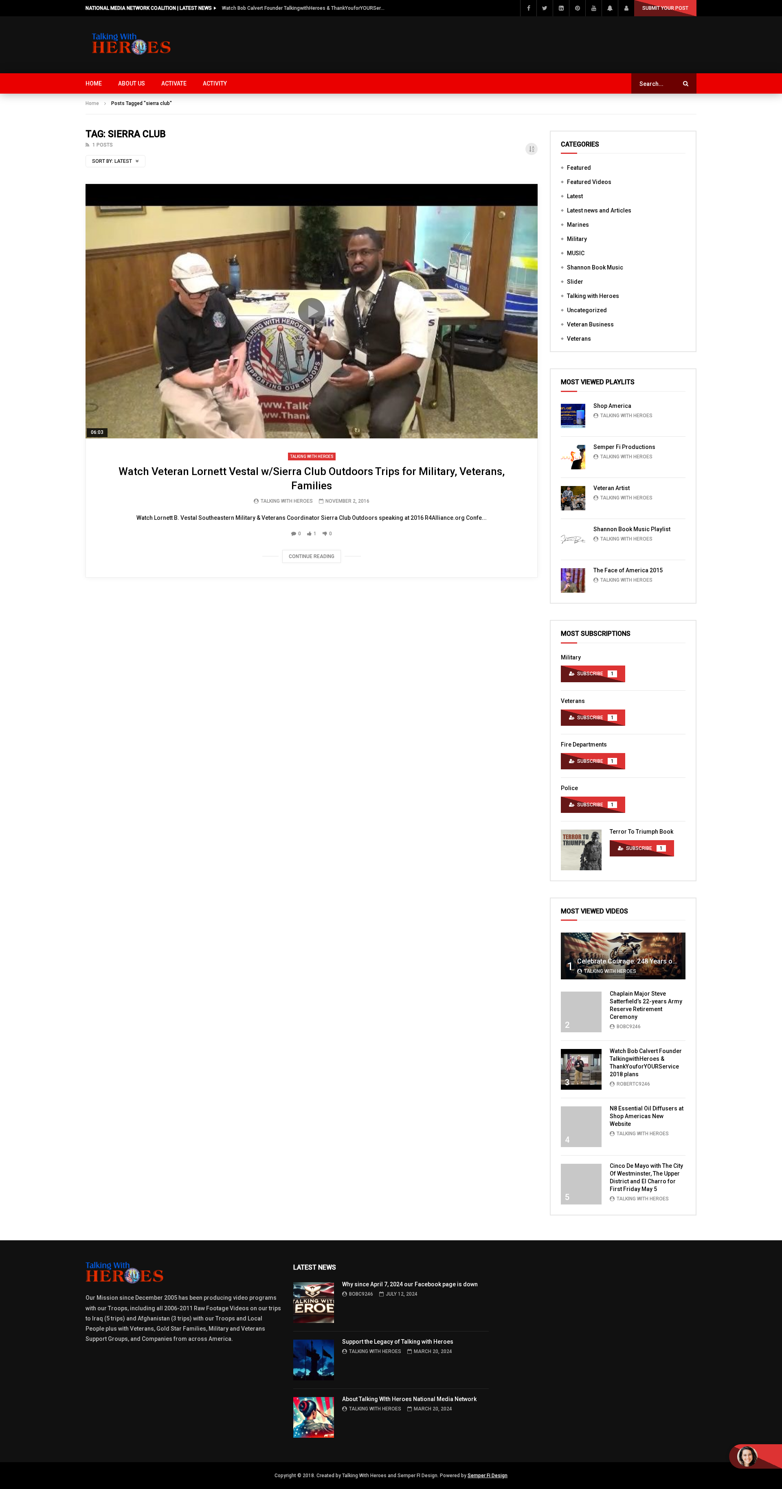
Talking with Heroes (312, 456)
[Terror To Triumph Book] (581, 850)
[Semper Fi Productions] (573, 457)
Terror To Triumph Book (641, 831)
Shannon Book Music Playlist (631, 529)
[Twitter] (544, 8)
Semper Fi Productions (624, 447)
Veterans (579, 338)
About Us (131, 83)
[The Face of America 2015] (573, 580)
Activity (215, 83)
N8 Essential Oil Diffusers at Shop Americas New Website (646, 1116)
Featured (579, 167)
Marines (578, 224)
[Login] (626, 8)
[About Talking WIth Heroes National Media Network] (313, 1417)
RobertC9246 (633, 1084)
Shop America (612, 406)
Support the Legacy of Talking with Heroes (397, 1341)
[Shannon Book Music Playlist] (573, 539)
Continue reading (311, 556)
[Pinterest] (577, 8)
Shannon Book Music (595, 267)
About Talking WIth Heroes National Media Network (409, 1399)
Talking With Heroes (287, 501)
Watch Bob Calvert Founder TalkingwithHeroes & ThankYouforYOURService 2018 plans (303, 8)
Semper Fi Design (487, 1475)
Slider (575, 281)
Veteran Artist (611, 488)
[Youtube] (593, 8)
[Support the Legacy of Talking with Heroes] (313, 1360)
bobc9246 (629, 1026)
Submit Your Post (665, 8)
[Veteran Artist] (573, 498)
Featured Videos (589, 182)
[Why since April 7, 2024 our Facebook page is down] (313, 1302)
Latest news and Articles (599, 210)
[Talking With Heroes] (132, 45)
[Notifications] (610, 8)
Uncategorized (587, 310)
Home (94, 83)
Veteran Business (590, 324)
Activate (174, 83)
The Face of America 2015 (628, 570)
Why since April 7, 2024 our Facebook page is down (410, 1284)
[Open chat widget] (755, 1456)
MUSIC (575, 253)
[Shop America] (573, 416)
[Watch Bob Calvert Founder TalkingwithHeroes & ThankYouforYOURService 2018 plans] (581, 1069)
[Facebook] (528, 8)
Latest (575, 196)
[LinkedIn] (561, 8)
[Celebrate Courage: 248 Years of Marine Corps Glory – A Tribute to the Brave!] (623, 956)
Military (577, 239)
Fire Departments (584, 744)
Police (569, 788)
